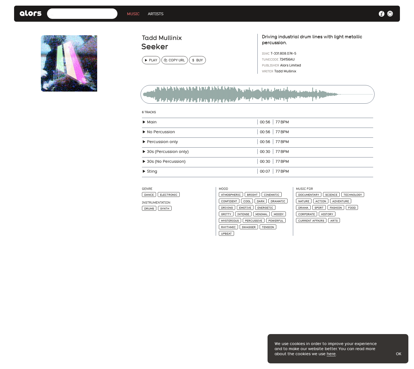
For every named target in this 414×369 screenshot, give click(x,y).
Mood (223, 189)
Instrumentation (156, 202)
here (331, 354)
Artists (155, 14)
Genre (147, 189)
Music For (304, 189)
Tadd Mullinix (162, 37)
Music (133, 14)
